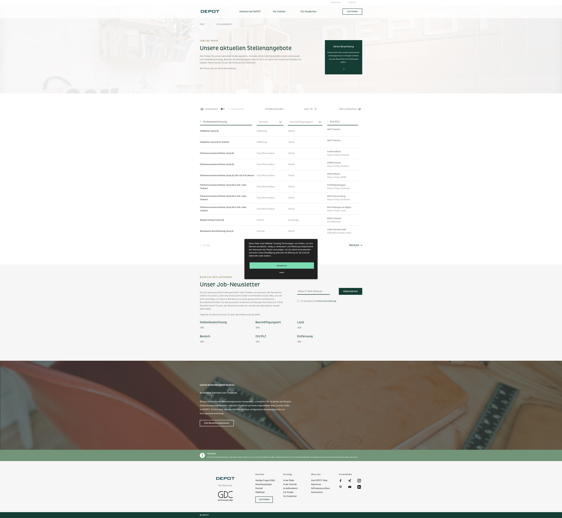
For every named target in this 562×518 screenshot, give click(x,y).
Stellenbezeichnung (213, 322)
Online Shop (335, 2)
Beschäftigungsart (268, 322)
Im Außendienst (290, 488)
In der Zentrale (290, 484)
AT (316, 108)
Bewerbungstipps (263, 484)
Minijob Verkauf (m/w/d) (212, 220)
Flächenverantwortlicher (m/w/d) (217, 153)
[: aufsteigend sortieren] (344, 122)
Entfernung (305, 336)
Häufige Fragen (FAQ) (265, 480)
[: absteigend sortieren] (228, 122)
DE (311, 108)
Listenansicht (211, 108)
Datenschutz (317, 492)
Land (300, 322)
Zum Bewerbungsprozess (216, 423)
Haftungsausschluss (320, 488)
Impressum (316, 484)
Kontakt (352, 2)
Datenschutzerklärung (326, 301)
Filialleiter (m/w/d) (209, 130)
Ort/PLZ (260, 336)
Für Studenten (290, 496)
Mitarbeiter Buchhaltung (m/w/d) (216, 231)
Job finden (352, 11)
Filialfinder (260, 492)
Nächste (354, 245)
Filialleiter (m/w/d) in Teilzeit (214, 142)
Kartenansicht (237, 108)
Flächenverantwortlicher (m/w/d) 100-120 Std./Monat (227, 175)
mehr (281, 272)
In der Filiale (288, 480)
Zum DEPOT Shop (319, 480)
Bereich (205, 336)
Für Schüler (288, 492)
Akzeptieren (282, 265)
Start (202, 24)
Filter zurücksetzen (348, 108)
